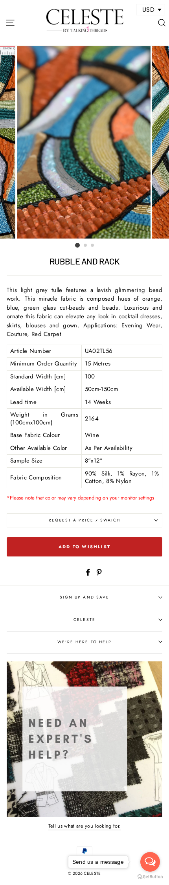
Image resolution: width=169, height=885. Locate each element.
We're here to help (84, 642)
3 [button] (93, 246)
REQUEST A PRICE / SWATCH (85, 520)
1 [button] (77, 245)
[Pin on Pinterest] (99, 571)
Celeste (84, 619)
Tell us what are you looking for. (84, 826)
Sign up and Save (84, 597)
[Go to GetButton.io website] (150, 876)
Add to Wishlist (84, 546)
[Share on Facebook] (88, 571)
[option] (84, 142)
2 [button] (86, 246)
